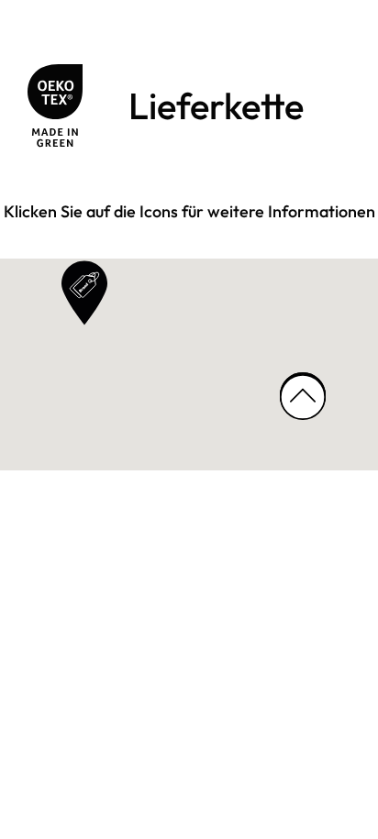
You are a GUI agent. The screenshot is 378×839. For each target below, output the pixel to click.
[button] (84, 293)
